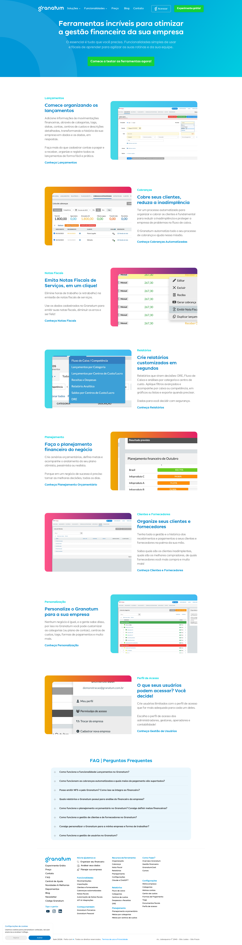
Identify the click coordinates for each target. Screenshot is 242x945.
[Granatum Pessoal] (91, 920)
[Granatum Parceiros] (91, 916)
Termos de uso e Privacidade (115, 939)
